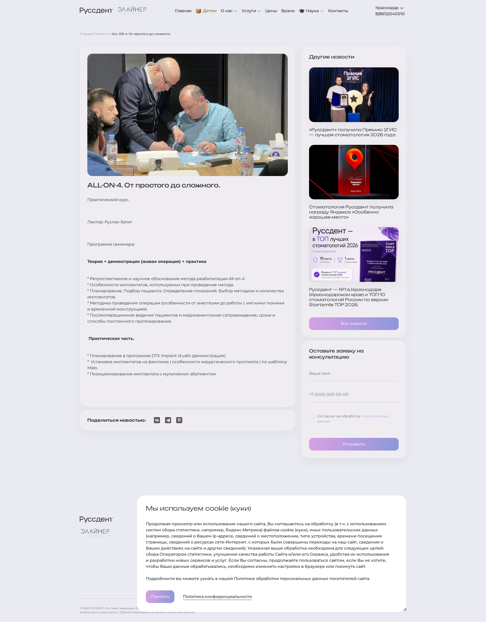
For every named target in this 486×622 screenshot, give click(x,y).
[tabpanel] (390, 14)
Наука (312, 10)
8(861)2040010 (390, 13)
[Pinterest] (179, 420)
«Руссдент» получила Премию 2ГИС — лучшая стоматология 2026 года (353, 132)
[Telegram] (168, 420)
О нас (227, 10)
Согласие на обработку (353, 418)
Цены (271, 10)
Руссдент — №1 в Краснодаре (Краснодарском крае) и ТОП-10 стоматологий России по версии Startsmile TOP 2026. (348, 297)
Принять (160, 596)
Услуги (249, 10)
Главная (183, 10)
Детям (210, 10)
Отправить (354, 444)
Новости (102, 34)
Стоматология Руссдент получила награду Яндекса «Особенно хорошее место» (351, 212)
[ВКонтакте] (157, 420)
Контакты (338, 10)
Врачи (288, 10)
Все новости (354, 323)
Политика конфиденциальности (217, 596)
